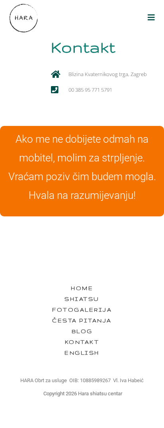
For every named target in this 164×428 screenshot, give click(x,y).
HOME (82, 288)
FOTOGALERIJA (82, 309)
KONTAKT (82, 342)
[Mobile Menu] (152, 18)
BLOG (82, 331)
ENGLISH (82, 352)
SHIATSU (82, 299)
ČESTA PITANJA (82, 320)
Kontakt (83, 47)
